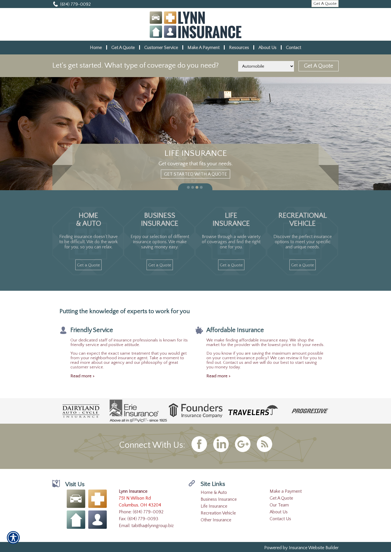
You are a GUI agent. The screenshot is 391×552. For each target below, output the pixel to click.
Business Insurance (219, 499)
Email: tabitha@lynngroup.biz (146, 525)
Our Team (279, 505)
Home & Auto (214, 492)
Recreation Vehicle (218, 513)
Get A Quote (281, 498)
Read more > (82, 376)
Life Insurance (214, 506)
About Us (279, 511)
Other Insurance (216, 519)
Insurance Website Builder (314, 547)
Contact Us (280, 518)
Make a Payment (286, 491)
